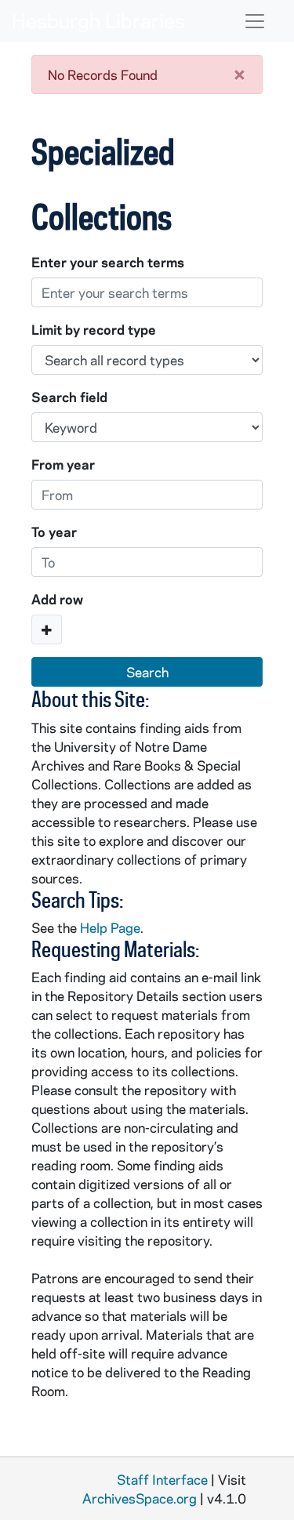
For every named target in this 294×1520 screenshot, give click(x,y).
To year (54, 531)
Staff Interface (162, 1479)
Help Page (110, 927)
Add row (57, 599)
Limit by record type (93, 329)
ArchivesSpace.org (139, 1498)
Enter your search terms (107, 261)
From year (63, 464)
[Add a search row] (46, 629)
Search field (69, 396)
